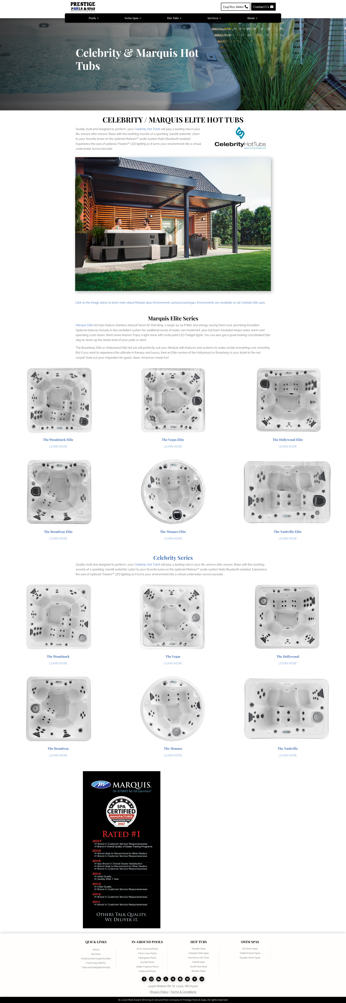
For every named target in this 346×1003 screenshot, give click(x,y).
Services (96, 954)
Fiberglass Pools (147, 957)
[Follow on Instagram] (151, 979)
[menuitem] (94, 18)
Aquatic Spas (199, 948)
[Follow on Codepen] (187, 979)
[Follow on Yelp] (165, 979)
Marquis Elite (84, 325)
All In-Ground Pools (147, 948)
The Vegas (173, 656)
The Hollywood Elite (288, 439)
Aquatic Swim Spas (249, 957)
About (96, 949)
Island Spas (198, 962)
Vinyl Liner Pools (147, 953)
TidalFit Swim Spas (250, 953)
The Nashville (288, 748)
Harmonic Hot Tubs (198, 957)
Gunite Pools (147, 962)
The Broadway (58, 748)
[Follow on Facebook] (144, 979)
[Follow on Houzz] (158, 979)
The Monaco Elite (173, 531)
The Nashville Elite (288, 531)
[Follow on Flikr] (201, 979)
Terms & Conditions (183, 992)
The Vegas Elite (173, 439)
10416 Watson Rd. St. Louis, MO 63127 (173, 986)
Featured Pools (147, 971)
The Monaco (173, 748)
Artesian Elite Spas (198, 953)
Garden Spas (198, 971)
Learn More (58, 446)
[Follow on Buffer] (194, 979)
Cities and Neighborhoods (96, 967)
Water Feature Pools (147, 966)
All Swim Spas (250, 948)
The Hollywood (287, 656)
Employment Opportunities (96, 958)
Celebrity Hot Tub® (147, 129)
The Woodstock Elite (58, 439)
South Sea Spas (198, 966)
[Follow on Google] (173, 979)
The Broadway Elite (58, 531)
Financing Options (96, 963)
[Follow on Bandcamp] (180, 979)
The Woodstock (58, 656)
